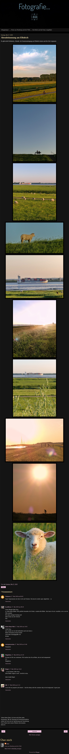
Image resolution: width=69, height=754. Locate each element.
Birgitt (7, 669)
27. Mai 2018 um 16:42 (15, 669)
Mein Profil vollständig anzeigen (13, 748)
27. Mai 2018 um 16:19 (18, 655)
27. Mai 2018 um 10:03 (21, 626)
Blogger (38, 752)
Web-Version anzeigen (34, 735)
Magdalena (8, 655)
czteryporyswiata (9, 644)
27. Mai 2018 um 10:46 (21, 644)
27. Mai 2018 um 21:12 (14, 685)
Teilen (3, 587)
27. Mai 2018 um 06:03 (17, 596)
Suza (7, 743)
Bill (6, 685)
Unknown (8, 596)
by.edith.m (8, 607)
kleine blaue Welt (10, 626)
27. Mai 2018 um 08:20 (18, 607)
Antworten (8, 601)
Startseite (34, 731)
